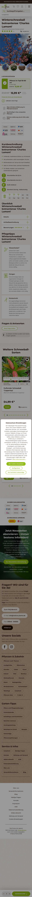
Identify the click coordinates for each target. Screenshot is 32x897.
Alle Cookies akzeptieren (16, 464)
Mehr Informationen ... (19, 459)
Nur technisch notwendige (16, 472)
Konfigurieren (16, 468)
